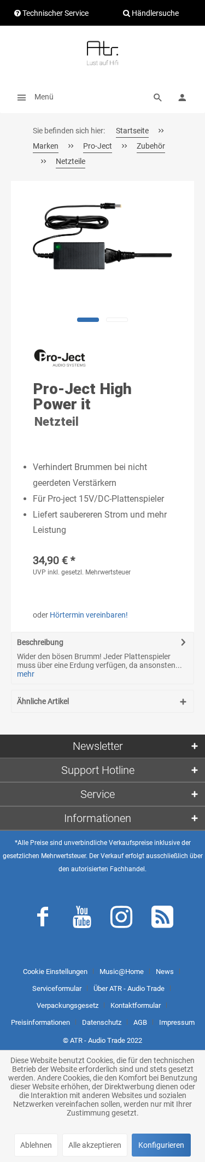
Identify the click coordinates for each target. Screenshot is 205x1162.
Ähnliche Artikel (43, 701)
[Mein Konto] (182, 97)
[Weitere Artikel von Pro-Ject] (60, 361)
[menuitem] (32, 97)
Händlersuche (154, 13)
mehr (25, 674)
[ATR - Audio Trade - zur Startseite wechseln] (102, 53)
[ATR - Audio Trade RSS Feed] (162, 919)
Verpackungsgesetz (67, 1005)
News (165, 971)
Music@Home (121, 971)
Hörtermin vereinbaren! (89, 615)
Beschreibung (40, 642)
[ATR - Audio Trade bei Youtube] (82, 919)
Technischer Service (55, 13)
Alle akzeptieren (94, 1145)
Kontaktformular (135, 1005)
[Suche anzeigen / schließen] (158, 97)
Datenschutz (101, 1022)
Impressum (177, 1022)
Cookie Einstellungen (55, 971)
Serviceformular (56, 988)
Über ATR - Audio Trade (129, 988)
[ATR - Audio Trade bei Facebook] (43, 919)
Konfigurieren (161, 1145)
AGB (140, 1022)
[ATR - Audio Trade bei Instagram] (121, 919)
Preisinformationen (40, 1022)
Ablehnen (36, 1145)
